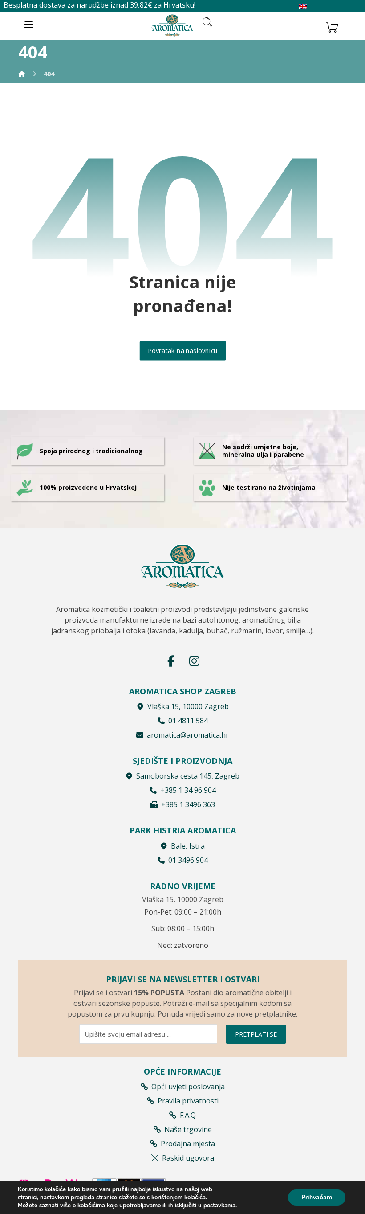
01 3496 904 (188, 860)
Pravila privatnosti (188, 1101)
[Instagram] (194, 661)
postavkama (219, 1206)
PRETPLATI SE (256, 1034)
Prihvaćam (316, 1197)
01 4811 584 (188, 721)
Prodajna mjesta (188, 1143)
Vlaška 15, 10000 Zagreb (188, 706)
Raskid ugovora (188, 1158)
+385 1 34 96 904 (188, 790)
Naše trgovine (188, 1129)
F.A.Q (188, 1115)
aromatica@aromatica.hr (188, 735)
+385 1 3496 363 (188, 804)
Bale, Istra (188, 846)
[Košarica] (332, 26)
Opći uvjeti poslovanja (188, 1086)
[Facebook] (170, 661)
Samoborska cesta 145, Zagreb (187, 776)
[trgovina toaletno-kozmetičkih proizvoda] (172, 25)
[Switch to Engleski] (302, 7)
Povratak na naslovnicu (182, 350)
